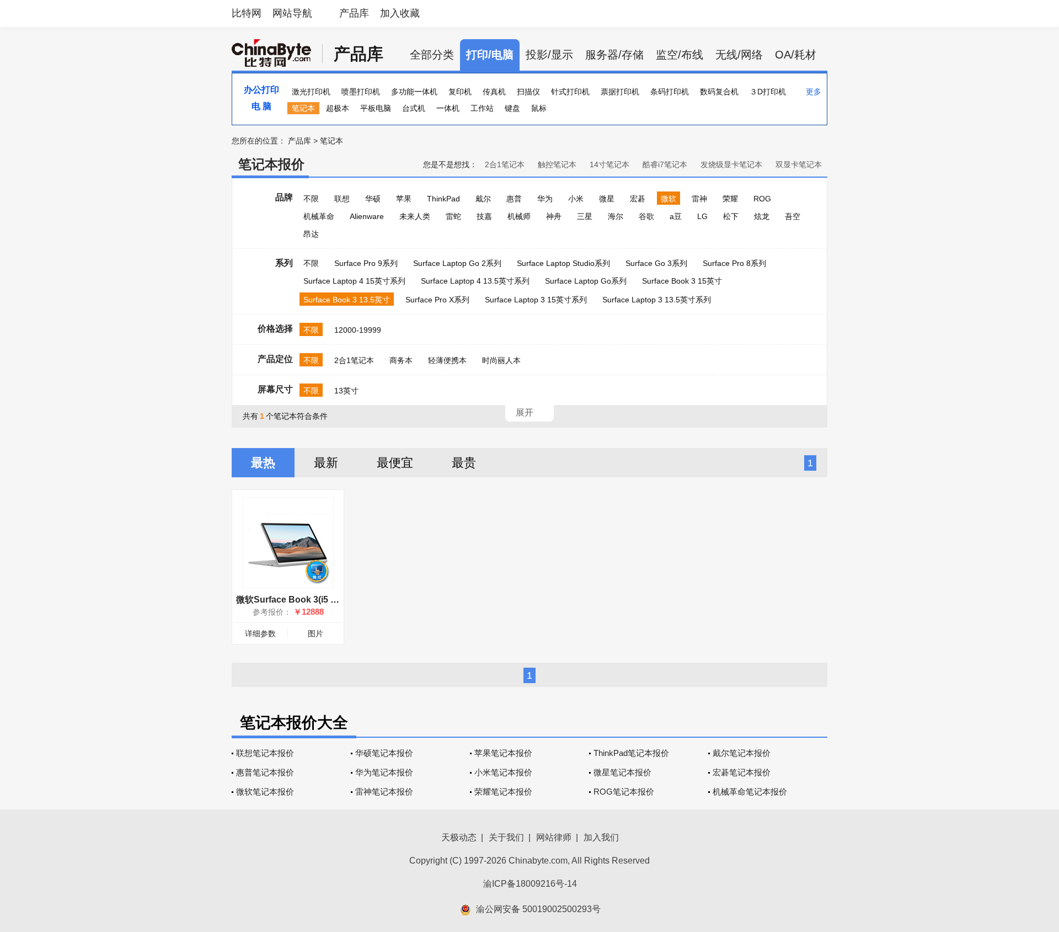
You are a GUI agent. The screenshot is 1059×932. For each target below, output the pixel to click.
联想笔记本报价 (265, 753)
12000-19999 (357, 330)
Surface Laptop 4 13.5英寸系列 (475, 280)
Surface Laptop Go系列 (586, 280)
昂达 (311, 234)
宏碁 (637, 198)
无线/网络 (739, 55)
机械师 (519, 216)
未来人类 (414, 216)
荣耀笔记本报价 (503, 791)
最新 (326, 463)
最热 (263, 463)
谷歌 (646, 216)
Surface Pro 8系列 (734, 263)
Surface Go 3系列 (656, 263)
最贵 (464, 463)
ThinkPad (443, 198)
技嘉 (484, 216)
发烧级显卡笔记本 (731, 164)
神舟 (553, 216)
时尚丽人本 (501, 360)
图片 (315, 633)
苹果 (403, 198)
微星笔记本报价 (622, 772)
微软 (668, 198)
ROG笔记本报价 (623, 791)
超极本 (337, 108)
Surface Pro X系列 (437, 299)
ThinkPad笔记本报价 (631, 753)
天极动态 (459, 837)
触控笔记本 (557, 164)
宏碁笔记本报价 (742, 772)
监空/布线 (679, 55)
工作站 (482, 108)
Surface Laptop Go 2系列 (457, 263)
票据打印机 (620, 91)
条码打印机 (669, 91)
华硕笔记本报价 (384, 753)
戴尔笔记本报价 (742, 753)
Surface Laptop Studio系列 (563, 263)
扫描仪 (528, 91)
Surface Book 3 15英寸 (682, 280)
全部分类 (432, 55)
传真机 (494, 91)
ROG (762, 198)
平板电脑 (375, 108)
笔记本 (303, 108)
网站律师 (553, 837)
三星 (584, 216)
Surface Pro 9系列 (366, 263)
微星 (606, 198)
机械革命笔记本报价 (750, 791)
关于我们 (506, 837)
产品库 (354, 13)
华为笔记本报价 (384, 772)
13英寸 (346, 390)
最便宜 (395, 463)
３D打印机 (768, 91)
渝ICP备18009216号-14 (530, 883)
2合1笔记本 (505, 164)
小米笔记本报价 (503, 772)
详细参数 (260, 633)
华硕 (373, 198)
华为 (545, 198)
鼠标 (539, 108)
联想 (342, 198)
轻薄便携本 (447, 360)
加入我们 (601, 837)
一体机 (447, 108)
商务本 (401, 360)
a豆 (676, 216)
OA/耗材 (795, 55)
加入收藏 (400, 13)
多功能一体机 (414, 91)
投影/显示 (549, 55)
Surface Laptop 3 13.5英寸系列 (656, 299)
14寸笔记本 (609, 164)
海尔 (615, 216)
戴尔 (483, 198)
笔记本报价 (271, 164)
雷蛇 (453, 216)
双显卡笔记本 (798, 164)
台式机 (413, 108)
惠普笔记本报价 (265, 772)
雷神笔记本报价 (384, 791)
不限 (311, 198)
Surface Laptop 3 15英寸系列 (536, 299)
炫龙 (761, 216)
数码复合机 (719, 91)
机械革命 (318, 216)
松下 (731, 216)
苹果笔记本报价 (503, 753)
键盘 (512, 108)
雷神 (699, 198)
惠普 (514, 198)
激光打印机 (311, 91)
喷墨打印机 (360, 91)
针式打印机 (570, 91)
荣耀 (730, 198)
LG (702, 216)
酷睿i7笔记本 (665, 164)
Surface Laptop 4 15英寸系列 (354, 280)
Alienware (367, 216)
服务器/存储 (614, 55)
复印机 (460, 91)
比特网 (246, 13)
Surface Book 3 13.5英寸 (346, 299)
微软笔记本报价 (265, 791)
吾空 (792, 216)
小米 (576, 198)
